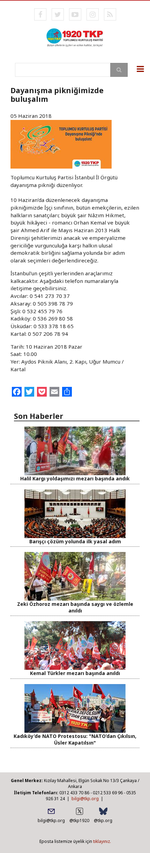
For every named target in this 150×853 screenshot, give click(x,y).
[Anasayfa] (75, 37)
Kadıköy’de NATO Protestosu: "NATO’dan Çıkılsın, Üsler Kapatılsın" (75, 739)
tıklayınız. (102, 841)
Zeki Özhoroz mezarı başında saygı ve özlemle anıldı (75, 607)
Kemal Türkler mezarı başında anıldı (75, 673)
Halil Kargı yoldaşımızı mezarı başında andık (75, 478)
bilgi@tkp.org (85, 799)
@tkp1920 (79, 820)
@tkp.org (103, 820)
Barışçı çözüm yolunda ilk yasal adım (75, 541)
